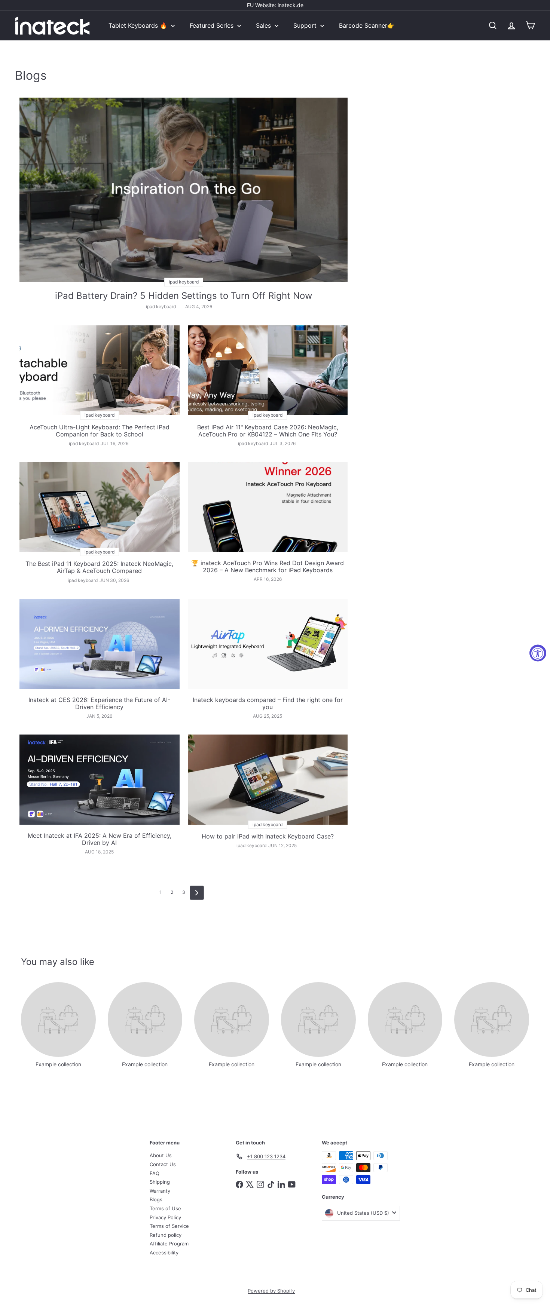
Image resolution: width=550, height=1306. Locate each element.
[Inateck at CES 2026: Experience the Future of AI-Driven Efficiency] (99, 644)
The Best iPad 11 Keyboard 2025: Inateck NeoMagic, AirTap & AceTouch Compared (99, 567)
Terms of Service (169, 1226)
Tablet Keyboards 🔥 (139, 25)
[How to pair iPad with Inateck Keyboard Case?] (268, 779)
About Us (161, 1155)
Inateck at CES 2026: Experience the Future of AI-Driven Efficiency (99, 703)
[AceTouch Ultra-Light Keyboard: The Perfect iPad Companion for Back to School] (99, 370)
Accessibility (164, 1253)
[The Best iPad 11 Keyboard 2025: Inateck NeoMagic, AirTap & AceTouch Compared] (99, 507)
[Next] (197, 893)
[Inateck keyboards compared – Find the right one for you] (268, 644)
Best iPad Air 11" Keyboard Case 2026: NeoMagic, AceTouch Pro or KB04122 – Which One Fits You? (267, 431)
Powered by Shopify (271, 1291)
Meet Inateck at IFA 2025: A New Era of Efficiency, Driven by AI (99, 839)
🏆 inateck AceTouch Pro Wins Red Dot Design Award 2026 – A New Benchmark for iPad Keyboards (267, 567)
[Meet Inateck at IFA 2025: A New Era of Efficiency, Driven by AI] (99, 779)
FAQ (154, 1173)
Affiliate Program (169, 1244)
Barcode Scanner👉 (367, 25)
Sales (264, 25)
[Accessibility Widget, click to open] (537, 653)
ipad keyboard (161, 306)
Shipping (160, 1182)
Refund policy (165, 1235)
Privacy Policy (165, 1217)
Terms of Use (165, 1208)
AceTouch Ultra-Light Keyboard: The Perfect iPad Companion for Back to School (99, 431)
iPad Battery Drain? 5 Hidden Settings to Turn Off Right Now (183, 296)
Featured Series (212, 25)
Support (305, 25)
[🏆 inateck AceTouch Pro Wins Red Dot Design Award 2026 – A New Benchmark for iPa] (268, 507)
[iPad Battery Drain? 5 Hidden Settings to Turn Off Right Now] (183, 190)
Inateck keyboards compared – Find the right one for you (268, 703)
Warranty (160, 1191)
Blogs (156, 1199)
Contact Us (163, 1164)
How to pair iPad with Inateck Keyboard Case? (268, 836)
